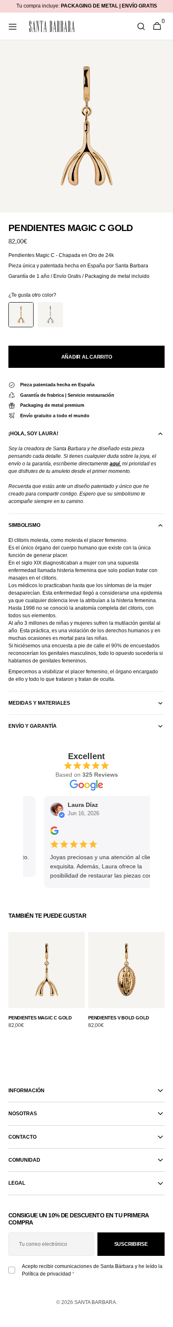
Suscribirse (131, 1244)
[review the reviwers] (50, 833)
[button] (12, 26)
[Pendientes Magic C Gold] (21, 314)
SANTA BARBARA (95, 1302)
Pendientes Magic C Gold (40, 1017)
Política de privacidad (46, 1274)
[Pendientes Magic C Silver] (50, 314)
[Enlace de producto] (46, 985)
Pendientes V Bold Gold (118, 1017)
